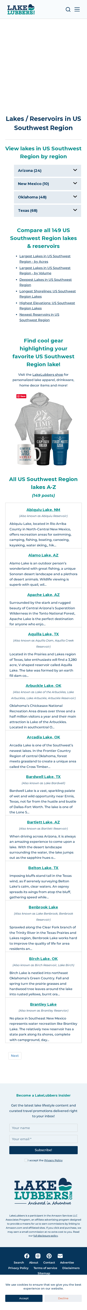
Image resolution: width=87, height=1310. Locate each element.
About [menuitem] (33, 1262)
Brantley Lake (43, 1004)
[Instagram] (37, 1255)
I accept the (45, 1160)
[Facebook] (26, 1255)
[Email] (60, 1255)
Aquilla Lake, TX (43, 634)
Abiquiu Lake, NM (43, 510)
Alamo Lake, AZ (43, 555)
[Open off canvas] (77, 9)
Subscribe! (43, 1150)
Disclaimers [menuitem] (71, 1268)
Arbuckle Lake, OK (43, 686)
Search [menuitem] (19, 1262)
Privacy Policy (53, 1160)
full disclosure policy (45, 1235)
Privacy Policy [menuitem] (18, 1268)
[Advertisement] (43, 67)
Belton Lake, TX (43, 868)
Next (15, 1056)
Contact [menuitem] (49, 1262)
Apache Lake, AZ (43, 595)
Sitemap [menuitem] (44, 1273)
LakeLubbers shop (47, 375)
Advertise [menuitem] (67, 1262)
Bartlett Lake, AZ (43, 822)
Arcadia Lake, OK (43, 737)
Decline (63, 1298)
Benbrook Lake (43, 907)
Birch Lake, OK (43, 959)
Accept (24, 1298)
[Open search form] (68, 9)
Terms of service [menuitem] (45, 1268)
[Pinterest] (49, 1255)
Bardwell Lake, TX (43, 777)
